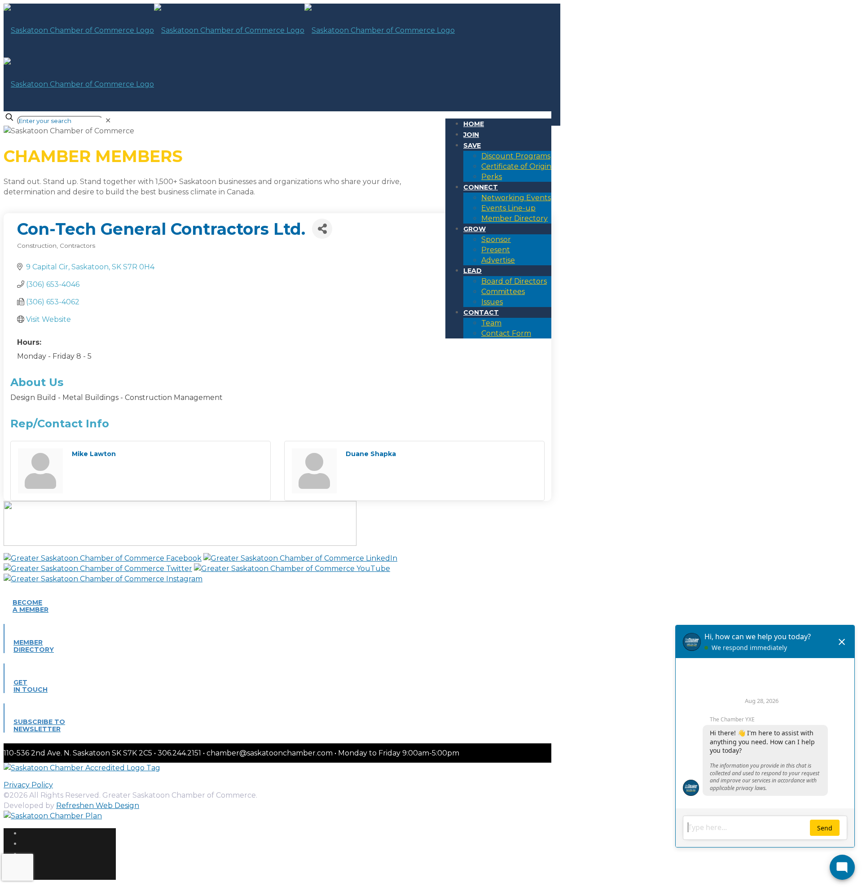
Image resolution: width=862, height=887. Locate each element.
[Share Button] (322, 229)
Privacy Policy (28, 785)
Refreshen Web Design (97, 805)
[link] (108, 120)
